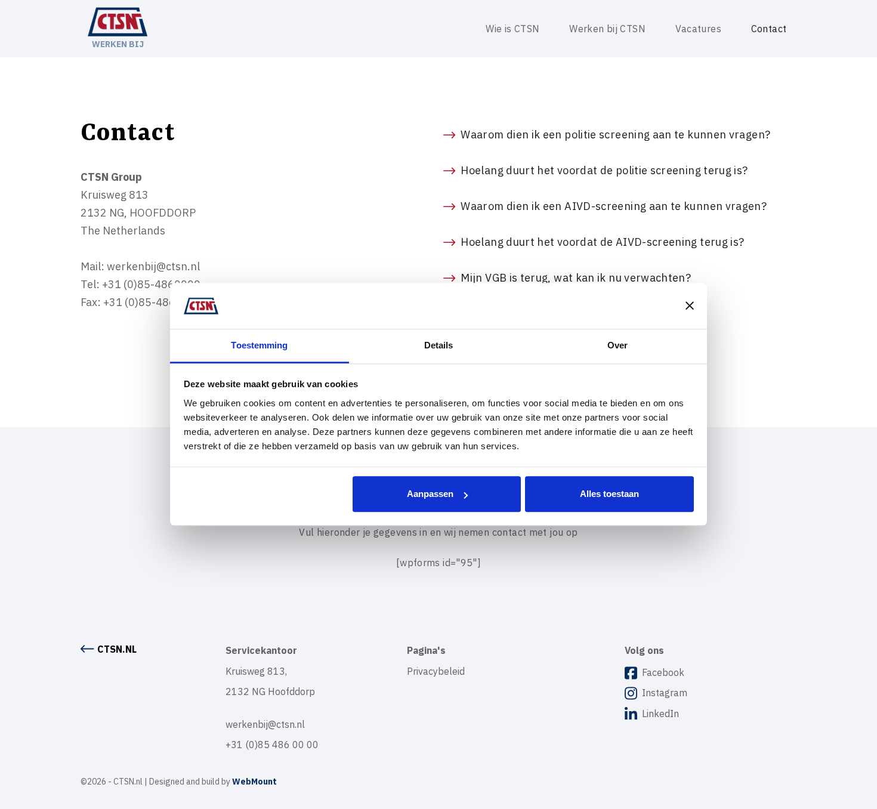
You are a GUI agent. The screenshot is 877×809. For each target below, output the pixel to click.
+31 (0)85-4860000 (151, 284)
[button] (619, 135)
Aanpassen (430, 494)
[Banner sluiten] (689, 306)
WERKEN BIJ (118, 44)
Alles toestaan (609, 494)
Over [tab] (617, 345)
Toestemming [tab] (259, 345)
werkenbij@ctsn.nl (153, 266)
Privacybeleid (436, 671)
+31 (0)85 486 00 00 (272, 745)
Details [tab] (438, 345)
